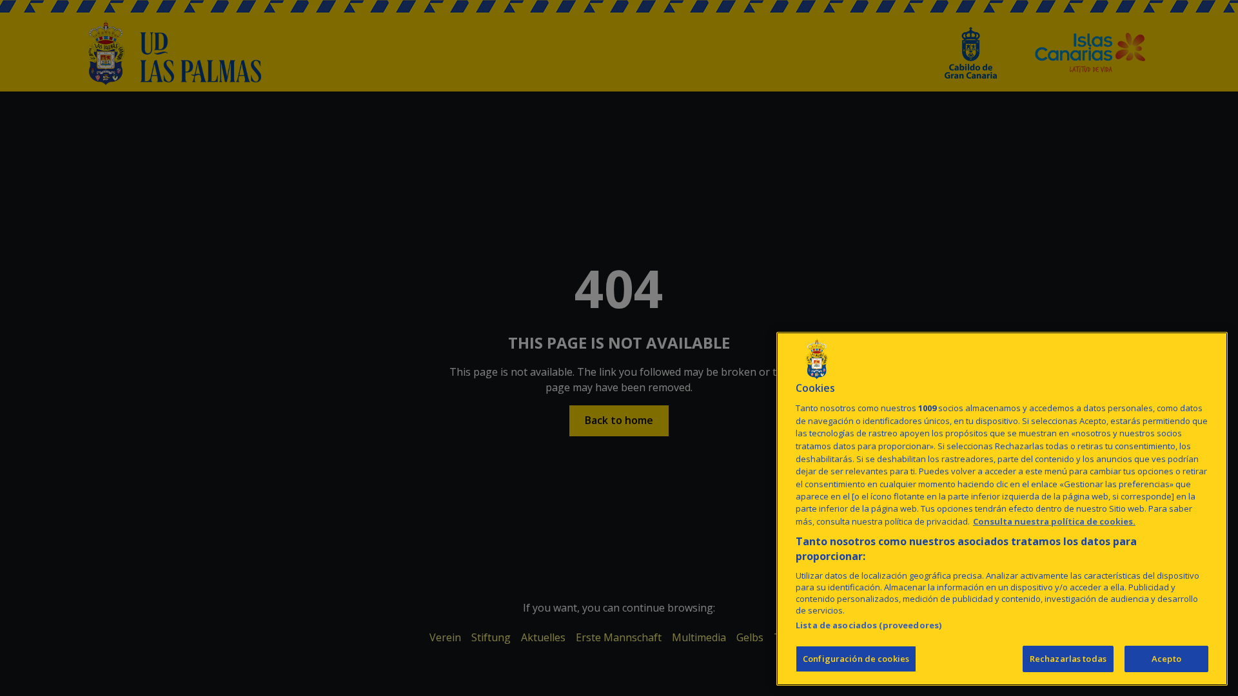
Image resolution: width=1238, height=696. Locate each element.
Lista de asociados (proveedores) (868, 625)
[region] (1002, 509)
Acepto (1166, 658)
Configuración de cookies (856, 658)
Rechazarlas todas (1068, 658)
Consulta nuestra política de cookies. (1054, 521)
